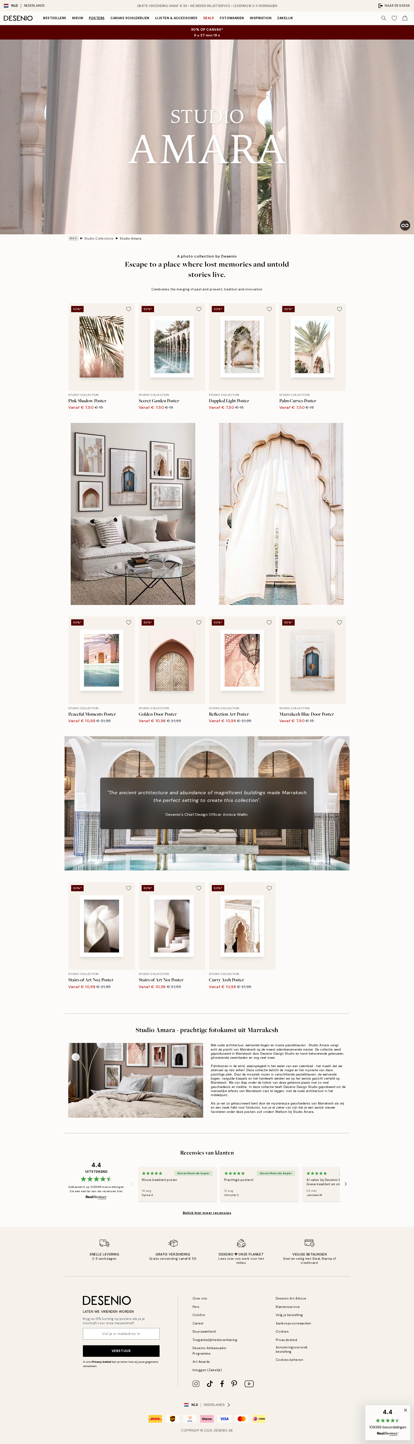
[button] (387, 1422)
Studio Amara (131, 238)
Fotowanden (232, 18)
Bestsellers (54, 18)
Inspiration (261, 18)
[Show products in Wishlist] (394, 18)
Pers (196, 1307)
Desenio (221, 1430)
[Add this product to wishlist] (128, 309)
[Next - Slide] (346, 1184)
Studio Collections (99, 238)
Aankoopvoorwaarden (293, 1323)
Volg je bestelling (289, 1315)
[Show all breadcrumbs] (73, 238)
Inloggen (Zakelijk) (207, 1370)
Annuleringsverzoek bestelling (292, 1349)
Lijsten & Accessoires (176, 18)
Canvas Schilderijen (130, 18)
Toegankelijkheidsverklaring (215, 1340)
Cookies (282, 1331)
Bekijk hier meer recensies (207, 1213)
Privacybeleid (286, 1340)
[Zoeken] (384, 18)
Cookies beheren (289, 1360)
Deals (208, 18)
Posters (97, 18)
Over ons (200, 1298)
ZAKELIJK (285, 18)
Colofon (199, 1315)
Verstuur (121, 1351)
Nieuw (77, 18)
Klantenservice (288, 1307)
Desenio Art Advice (291, 1298)
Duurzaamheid (204, 1331)
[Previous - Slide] (132, 1184)
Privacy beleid (101, 1362)
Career (198, 1323)
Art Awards (201, 1362)
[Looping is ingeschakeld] (405, 225)
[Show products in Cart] (405, 18)
